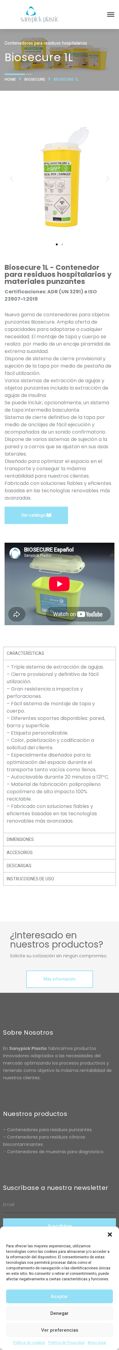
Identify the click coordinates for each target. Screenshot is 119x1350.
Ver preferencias (59, 1330)
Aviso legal (97, 1342)
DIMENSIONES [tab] (20, 839)
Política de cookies (29, 1342)
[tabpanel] (59, 746)
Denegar (59, 1313)
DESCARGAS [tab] (19, 866)
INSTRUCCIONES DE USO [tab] (30, 879)
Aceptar (59, 1296)
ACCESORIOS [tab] (20, 852)
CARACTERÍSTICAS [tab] (25, 653)
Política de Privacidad (66, 1342)
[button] (110, 1234)
